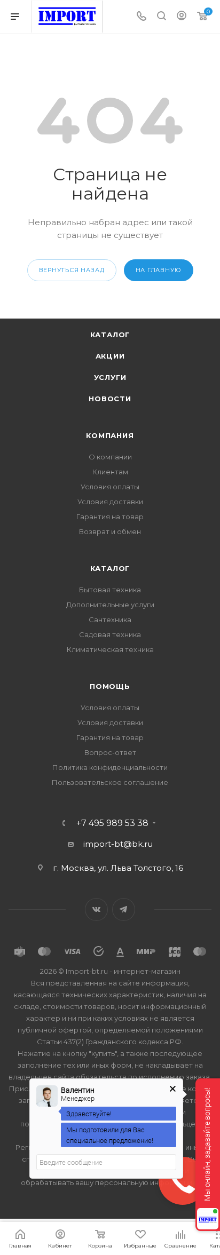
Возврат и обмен (110, 531)
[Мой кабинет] (181, 17)
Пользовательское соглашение (110, 782)
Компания (109, 435)
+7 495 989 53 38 (112, 823)
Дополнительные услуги (110, 604)
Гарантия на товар (110, 516)
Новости (110, 398)
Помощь (110, 686)
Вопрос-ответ (110, 752)
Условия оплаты (110, 486)
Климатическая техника (110, 649)
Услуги (110, 377)
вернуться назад (72, 270)
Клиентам (110, 471)
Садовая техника (110, 634)
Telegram (123, 909)
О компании (110, 456)
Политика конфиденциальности (110, 767)
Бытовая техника (110, 589)
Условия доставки (110, 501)
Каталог (110, 334)
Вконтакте (96, 909)
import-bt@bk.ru (118, 844)
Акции (110, 356)
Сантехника (110, 619)
